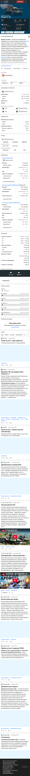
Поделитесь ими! (15, 327)
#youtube (8, 546)
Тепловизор (5, 150)
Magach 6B (4, 57)
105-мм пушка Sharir (7, 158)
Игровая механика (5, 495)
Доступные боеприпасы (9, 181)
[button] (29, 36)
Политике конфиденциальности (8, 772)
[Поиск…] (25, 1)
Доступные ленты (7, 199)
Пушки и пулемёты (5, 417)
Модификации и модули (16, 495)
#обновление (14, 590)
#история (8, 419)
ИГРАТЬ (20, 1)
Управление (13, 639)
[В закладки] (8, 498)
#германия (3, 420)
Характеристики (7, 68)
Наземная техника (22, 417)
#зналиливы (4, 363)
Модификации (5, 280)
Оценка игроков (16, 68)
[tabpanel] (15, 194)
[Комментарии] (6, 498)
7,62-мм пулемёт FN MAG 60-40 (10, 185)
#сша (22, 419)
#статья (3, 419)
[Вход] (28, 1)
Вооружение (13, 417)
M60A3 (25, 41)
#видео (2, 546)
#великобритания (16, 419)
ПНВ (15, 150)
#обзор (12, 546)
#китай (26, 419)
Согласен (25, 766)
